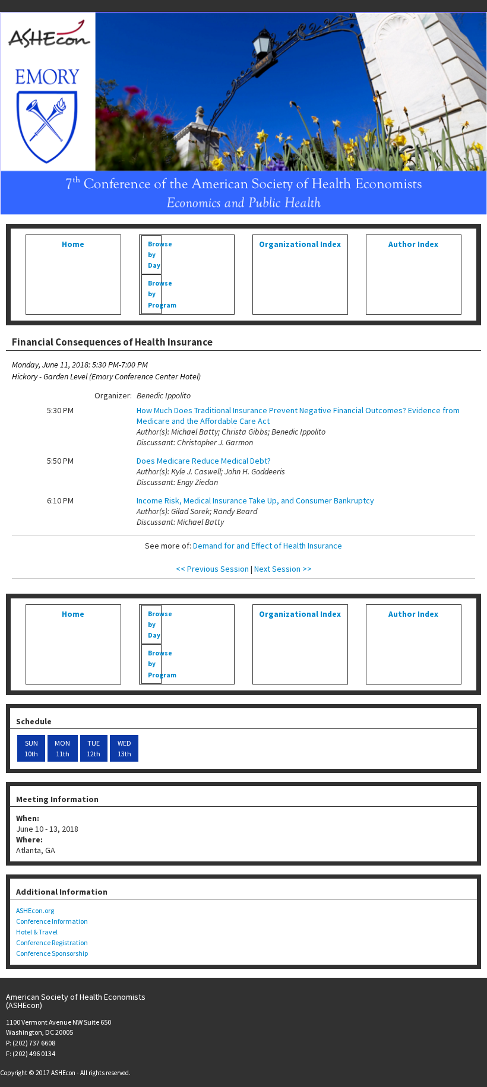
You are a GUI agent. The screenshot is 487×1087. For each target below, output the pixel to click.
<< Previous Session (212, 568)
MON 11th (62, 748)
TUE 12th (93, 748)
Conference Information (52, 921)
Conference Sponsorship (52, 953)
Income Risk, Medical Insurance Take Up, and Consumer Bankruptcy (255, 500)
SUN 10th (31, 748)
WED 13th (124, 748)
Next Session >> (283, 568)
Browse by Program (154, 294)
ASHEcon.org (35, 910)
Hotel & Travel (37, 931)
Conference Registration (52, 942)
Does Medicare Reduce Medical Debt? (204, 460)
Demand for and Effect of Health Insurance (267, 545)
